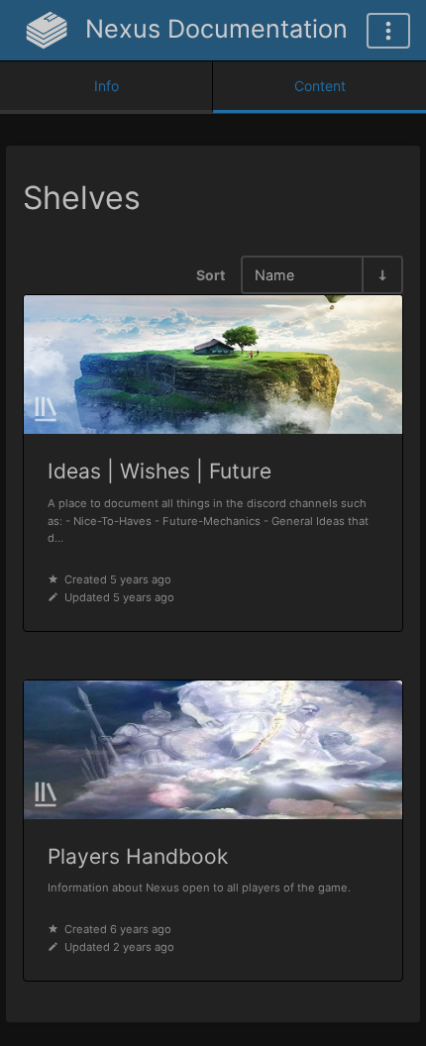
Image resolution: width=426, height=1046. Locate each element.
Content (320, 85)
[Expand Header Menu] (388, 31)
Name (274, 274)
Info (106, 85)
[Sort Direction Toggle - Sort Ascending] (381, 275)
